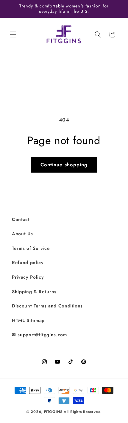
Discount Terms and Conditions (47, 306)
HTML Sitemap (28, 320)
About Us (22, 234)
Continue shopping (64, 164)
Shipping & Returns (34, 291)
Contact (21, 219)
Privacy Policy (28, 277)
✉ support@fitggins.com (39, 335)
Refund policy (28, 262)
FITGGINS (53, 411)
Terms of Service (31, 248)
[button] (13, 34)
